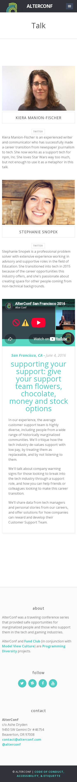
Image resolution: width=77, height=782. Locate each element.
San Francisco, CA (27, 355)
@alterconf (11, 744)
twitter (38, 131)
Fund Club (32, 641)
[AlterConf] (12, 6)
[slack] (32, 683)
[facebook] (43, 683)
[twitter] (22, 683)
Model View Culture (18, 646)
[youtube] (53, 683)
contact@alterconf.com (21, 739)
